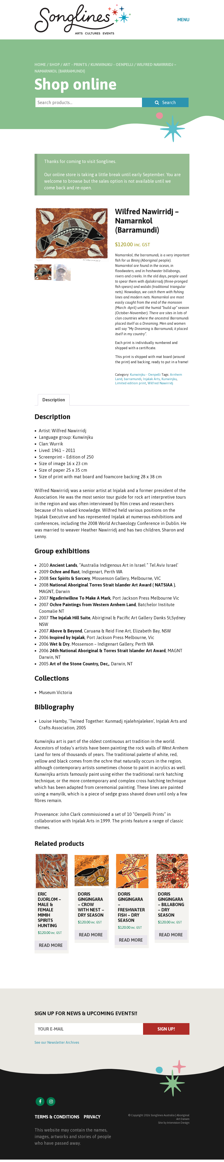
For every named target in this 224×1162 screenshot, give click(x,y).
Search (168, 102)
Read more (51, 945)
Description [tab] (53, 399)
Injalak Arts (151, 379)
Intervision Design (178, 1122)
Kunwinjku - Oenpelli (112, 64)
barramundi (132, 379)
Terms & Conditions (57, 1116)
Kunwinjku (169, 379)
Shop (54, 64)
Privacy (92, 1116)
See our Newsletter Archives (57, 1042)
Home (40, 64)
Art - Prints (75, 64)
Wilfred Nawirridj (160, 383)
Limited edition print (130, 383)
